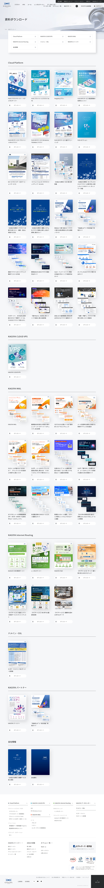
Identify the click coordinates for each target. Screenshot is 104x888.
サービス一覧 (47, 6)
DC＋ (10, 835)
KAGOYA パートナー (73, 42)
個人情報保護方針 (56, 877)
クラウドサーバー (13, 811)
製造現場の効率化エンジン (15, 828)
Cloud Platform (17, 36)
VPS (32, 808)
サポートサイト (45, 850)
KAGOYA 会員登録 (86, 6)
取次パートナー (12, 846)
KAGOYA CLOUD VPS (46, 36)
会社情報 (15, 47)
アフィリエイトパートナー (14, 851)
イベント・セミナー (79, 1)
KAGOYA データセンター (83, 803)
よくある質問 (30, 854)
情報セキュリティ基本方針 (68, 877)
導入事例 (60, 1)
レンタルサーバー (58, 811)
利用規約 (78, 877)
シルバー (34, 825)
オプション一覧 (57, 6)
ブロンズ (34, 823)
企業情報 (20, 881)
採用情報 (27, 881)
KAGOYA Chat (58, 820)
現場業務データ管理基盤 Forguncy (18, 825)
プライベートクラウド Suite (16, 816)
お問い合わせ (44, 853)
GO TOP (97, 882)
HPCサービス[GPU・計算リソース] (17, 819)
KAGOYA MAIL (72, 36)
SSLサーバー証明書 (81, 816)
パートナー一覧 (12, 854)
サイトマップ (86, 877)
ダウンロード (17, 105)
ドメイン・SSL (44, 42)
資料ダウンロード (68, 1)
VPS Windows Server (36, 811)
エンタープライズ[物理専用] (39, 828)
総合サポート (67, 6)
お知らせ (88, 1)
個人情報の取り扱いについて (43, 877)
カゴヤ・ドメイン (80, 813)
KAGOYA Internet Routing (20, 42)
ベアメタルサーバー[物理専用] (16, 814)
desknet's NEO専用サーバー (61, 818)
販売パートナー (12, 849)
